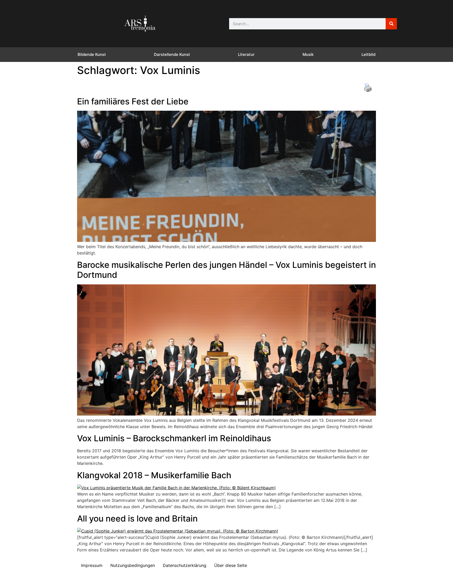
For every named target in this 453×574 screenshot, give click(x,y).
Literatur (246, 54)
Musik (308, 54)
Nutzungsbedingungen (132, 565)
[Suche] (391, 23)
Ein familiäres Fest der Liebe (132, 101)
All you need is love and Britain (137, 518)
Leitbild (368, 54)
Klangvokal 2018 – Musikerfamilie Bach (154, 475)
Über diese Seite (230, 565)
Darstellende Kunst (172, 54)
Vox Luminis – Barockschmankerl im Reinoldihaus (174, 438)
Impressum (92, 565)
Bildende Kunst (92, 54)
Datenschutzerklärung (184, 565)
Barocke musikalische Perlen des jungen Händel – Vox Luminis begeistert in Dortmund (226, 270)
